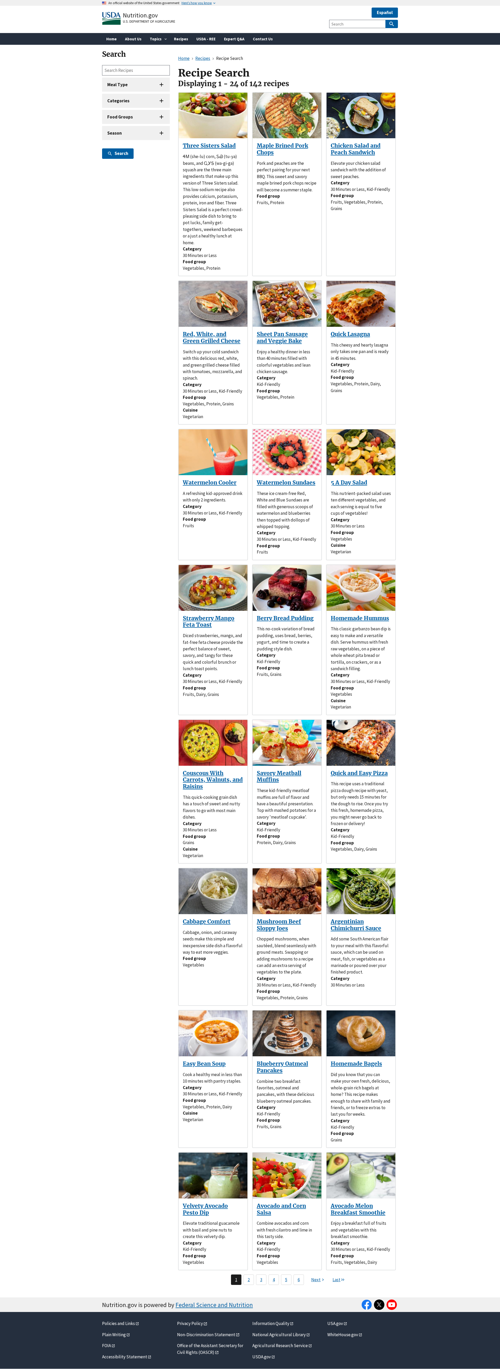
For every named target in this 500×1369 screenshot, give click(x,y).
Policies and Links (118, 1323)
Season (114, 133)
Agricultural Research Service (280, 1345)
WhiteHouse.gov (342, 1334)
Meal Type (117, 84)
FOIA (106, 1345)
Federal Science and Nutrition (214, 1305)
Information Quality (270, 1323)
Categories (118, 101)
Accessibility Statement (124, 1357)
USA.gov (335, 1323)
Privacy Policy (190, 1323)
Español (385, 12)
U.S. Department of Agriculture (149, 21)
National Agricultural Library (279, 1334)
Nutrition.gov (140, 15)
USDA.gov (261, 1357)
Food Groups (120, 117)
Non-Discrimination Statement (206, 1334)
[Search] (391, 24)
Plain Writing (114, 1334)
